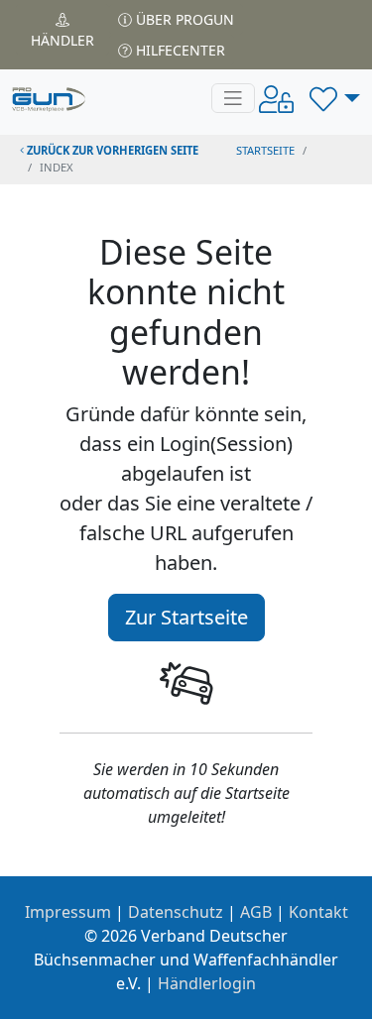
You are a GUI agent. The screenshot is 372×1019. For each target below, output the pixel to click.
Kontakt (318, 912)
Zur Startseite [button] (186, 617)
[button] (335, 98)
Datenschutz (175, 912)
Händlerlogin (207, 983)
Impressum (68, 912)
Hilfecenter (178, 50)
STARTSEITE (265, 150)
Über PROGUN (183, 19)
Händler (62, 40)
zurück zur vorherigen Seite (111, 150)
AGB (256, 912)
